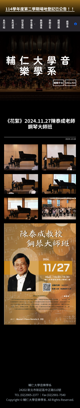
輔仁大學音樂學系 (40, 65)
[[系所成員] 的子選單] (16, 24)
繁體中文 (58, 82)
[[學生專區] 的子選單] (34, 24)
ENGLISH (70, 82)
